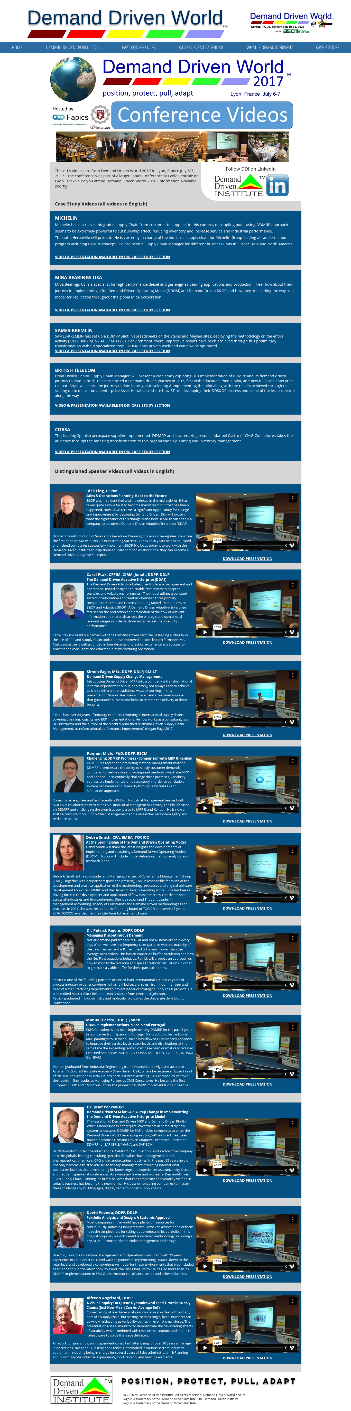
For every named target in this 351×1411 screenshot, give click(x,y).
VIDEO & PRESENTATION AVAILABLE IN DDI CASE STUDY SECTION (112, 309)
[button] (138, 47)
